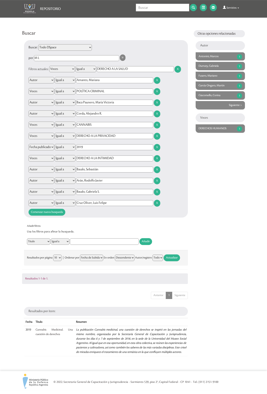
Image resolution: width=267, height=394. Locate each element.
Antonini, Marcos (209, 56)
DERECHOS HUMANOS (213, 128)
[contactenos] (213, 7)
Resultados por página (40, 257)
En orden (109, 257)
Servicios (231, 7)
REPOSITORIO (50, 9)
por (31, 58)
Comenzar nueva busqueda (47, 212)
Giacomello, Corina (209, 95)
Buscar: (33, 47)
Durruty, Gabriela (209, 66)
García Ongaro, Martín (212, 85)
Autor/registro (143, 257)
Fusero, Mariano (208, 75)
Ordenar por (72, 257)
